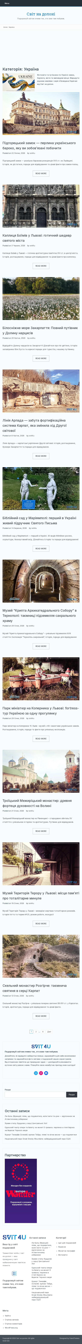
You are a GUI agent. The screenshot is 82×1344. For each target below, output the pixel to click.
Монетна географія (66, 1251)
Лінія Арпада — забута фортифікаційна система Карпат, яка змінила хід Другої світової (35, 425)
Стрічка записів (12, 1320)
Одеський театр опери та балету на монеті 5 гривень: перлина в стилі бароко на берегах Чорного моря (42, 1272)
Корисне (62, 1247)
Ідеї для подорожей (67, 1243)
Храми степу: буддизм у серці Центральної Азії (26, 1123)
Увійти (8, 1316)
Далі (49, 1032)
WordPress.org (11, 1328)
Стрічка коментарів (13, 1324)
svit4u (32, 153)
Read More (41, 173)
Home (5, 27)
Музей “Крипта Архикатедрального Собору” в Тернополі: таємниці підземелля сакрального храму (40, 616)
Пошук (8, 1090)
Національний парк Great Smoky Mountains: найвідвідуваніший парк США (38, 1139)
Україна (11, 27)
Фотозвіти (62, 1255)
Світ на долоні (41, 14)
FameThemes (74, 1338)
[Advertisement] (41, 46)
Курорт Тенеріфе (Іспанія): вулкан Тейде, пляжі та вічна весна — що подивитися (41, 1135)
